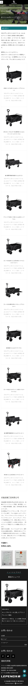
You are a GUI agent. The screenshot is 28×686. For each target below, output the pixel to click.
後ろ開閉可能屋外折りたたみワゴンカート (14, 433)
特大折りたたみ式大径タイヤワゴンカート (14, 474)
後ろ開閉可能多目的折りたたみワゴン (14, 175)
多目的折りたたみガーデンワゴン (14, 348)
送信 (25, 644)
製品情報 (8, 11)
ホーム (3, 11)
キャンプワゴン (17, 11)
